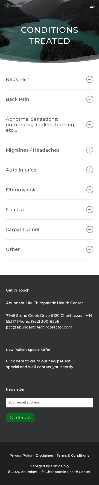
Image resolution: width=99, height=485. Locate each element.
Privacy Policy (21, 455)
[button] (92, 6)
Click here (15, 361)
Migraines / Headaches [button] (33, 150)
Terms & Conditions (72, 455)
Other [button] (13, 249)
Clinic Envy (60, 466)
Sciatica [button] (15, 209)
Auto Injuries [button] (21, 170)
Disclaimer (44, 455)
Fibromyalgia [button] (21, 190)
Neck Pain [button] (18, 79)
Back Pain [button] (17, 99)
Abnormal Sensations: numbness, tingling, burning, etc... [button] (40, 124)
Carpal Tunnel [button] (22, 229)
